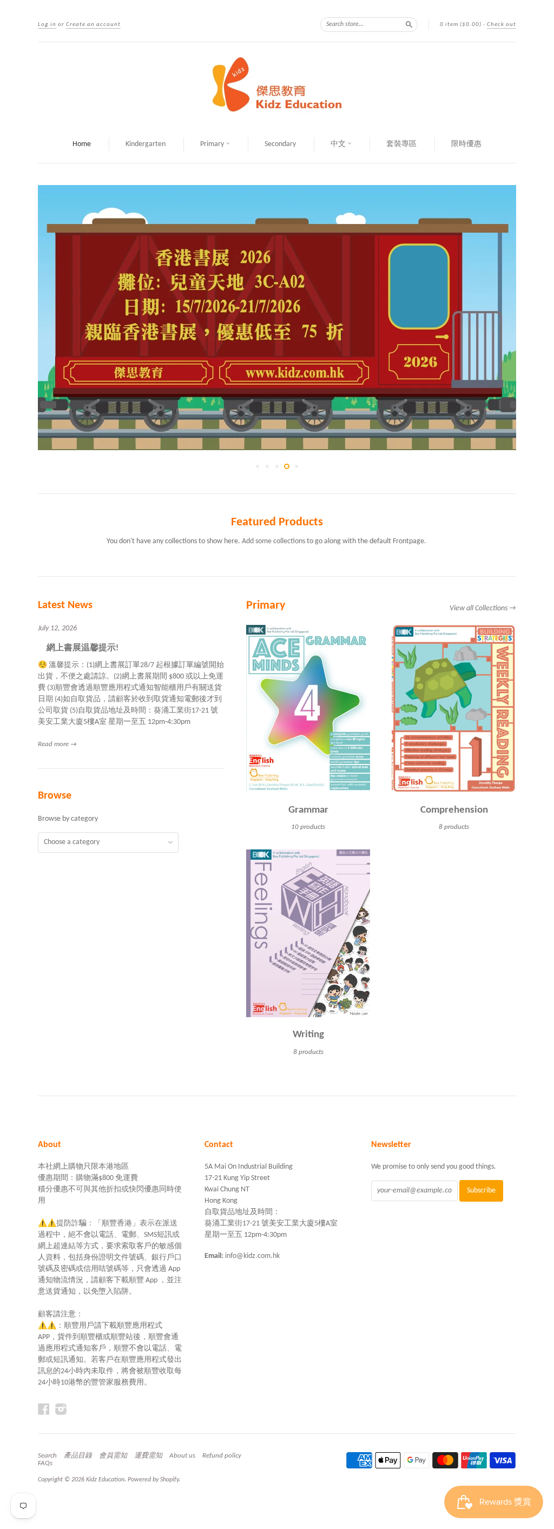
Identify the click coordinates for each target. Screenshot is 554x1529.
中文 (339, 144)
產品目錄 (78, 1455)
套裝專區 (401, 144)
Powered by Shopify (153, 1480)
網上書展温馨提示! (78, 648)
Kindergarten (146, 144)
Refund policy (221, 1455)
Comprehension (454, 810)
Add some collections (273, 541)
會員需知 (113, 1455)
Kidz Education (105, 1480)
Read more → (57, 744)
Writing (308, 1035)
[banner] (277, 84)
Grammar (308, 810)
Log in (47, 25)
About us (182, 1455)
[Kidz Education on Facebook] (44, 1409)
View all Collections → (483, 608)
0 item (461, 25)
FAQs (45, 1463)
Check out (501, 25)
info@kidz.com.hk (252, 1256)
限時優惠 (466, 144)
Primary (213, 144)
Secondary (280, 144)
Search (47, 1455)
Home (81, 144)
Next (498, 317)
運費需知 (148, 1455)
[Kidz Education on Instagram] (61, 1409)
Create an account (93, 25)
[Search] (409, 24)
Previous (55, 317)
